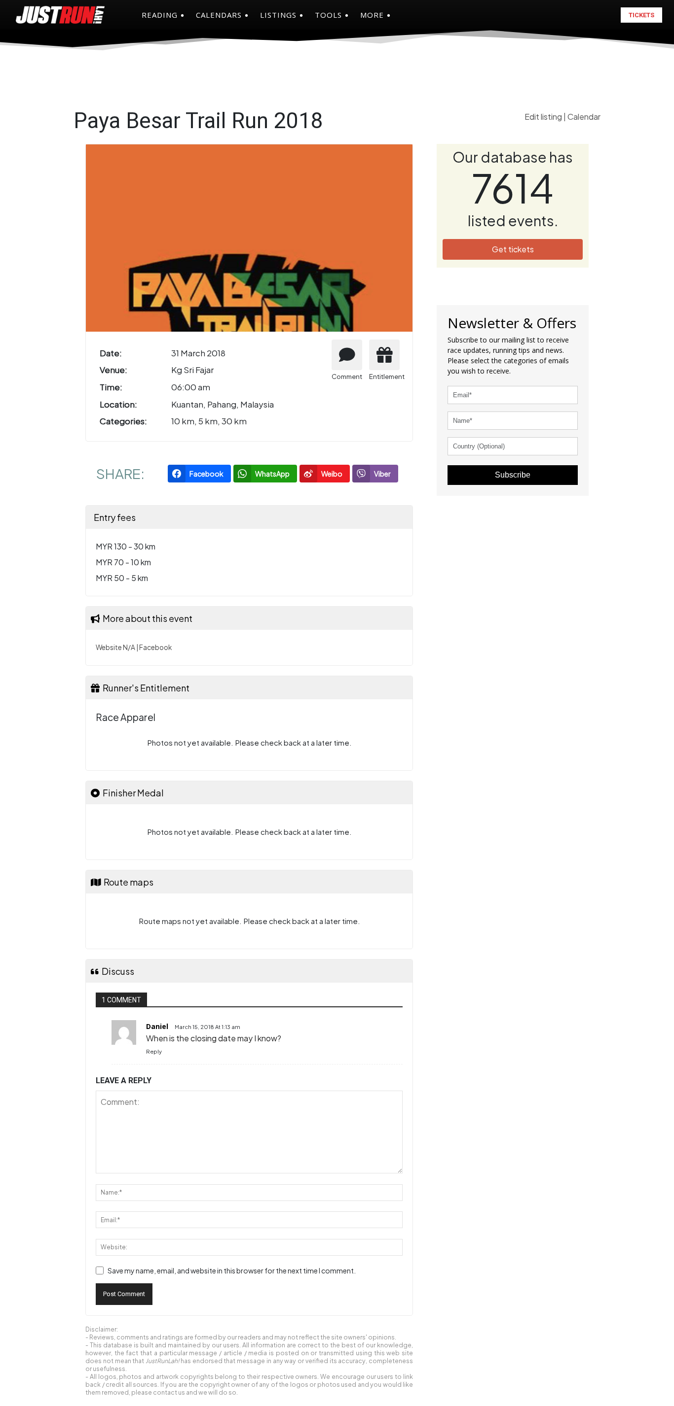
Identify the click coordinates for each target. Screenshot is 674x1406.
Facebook (155, 647)
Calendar (583, 116)
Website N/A (115, 647)
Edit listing (543, 116)
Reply (154, 1051)
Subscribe (512, 475)
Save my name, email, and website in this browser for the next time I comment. (232, 1270)
